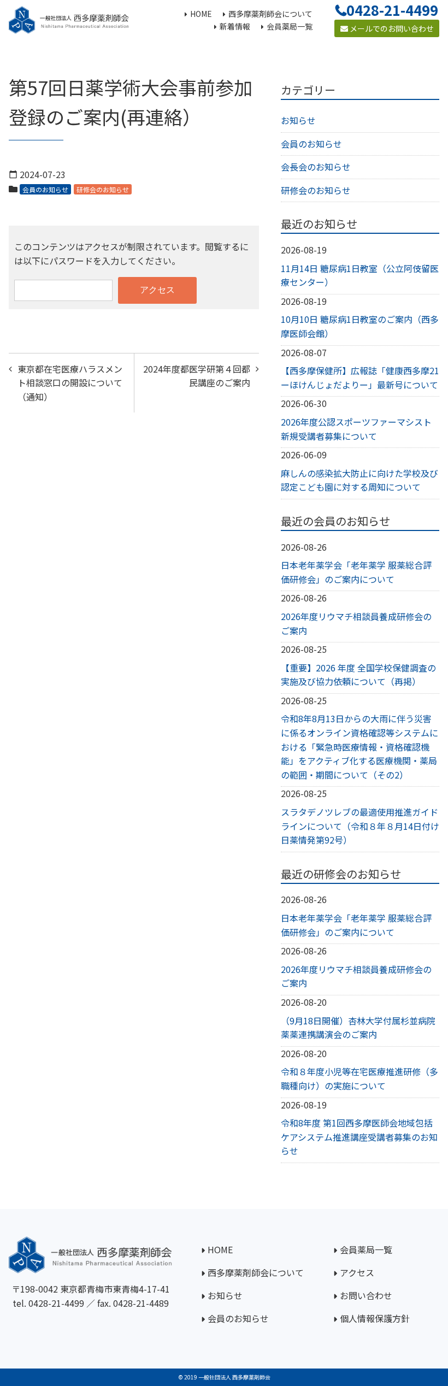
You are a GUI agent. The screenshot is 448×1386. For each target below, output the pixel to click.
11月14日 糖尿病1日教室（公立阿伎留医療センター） (360, 275)
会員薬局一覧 (366, 1249)
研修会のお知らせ (102, 189)
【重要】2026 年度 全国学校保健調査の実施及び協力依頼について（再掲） (358, 674)
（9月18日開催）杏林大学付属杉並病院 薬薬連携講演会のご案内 (358, 1027)
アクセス (357, 1272)
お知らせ (298, 120)
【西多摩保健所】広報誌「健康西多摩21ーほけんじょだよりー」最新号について (360, 377)
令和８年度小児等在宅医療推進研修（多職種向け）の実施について (359, 1078)
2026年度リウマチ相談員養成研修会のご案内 (356, 623)
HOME (220, 1249)
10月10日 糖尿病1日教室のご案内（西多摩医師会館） (360, 326)
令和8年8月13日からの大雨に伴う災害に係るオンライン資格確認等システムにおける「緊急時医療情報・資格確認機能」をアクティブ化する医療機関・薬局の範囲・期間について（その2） (359, 746)
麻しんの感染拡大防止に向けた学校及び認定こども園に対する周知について (359, 480)
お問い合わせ (366, 1295)
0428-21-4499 (56, 1303)
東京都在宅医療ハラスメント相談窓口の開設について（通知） (69, 382)
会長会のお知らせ (316, 166)
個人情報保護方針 (375, 1318)
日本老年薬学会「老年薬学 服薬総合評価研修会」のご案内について (356, 572)
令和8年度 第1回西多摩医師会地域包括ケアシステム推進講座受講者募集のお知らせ (359, 1136)
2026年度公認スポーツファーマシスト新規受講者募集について (356, 429)
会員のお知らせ (45, 189)
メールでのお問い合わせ (391, 28)
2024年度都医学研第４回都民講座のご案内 (196, 376)
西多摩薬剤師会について (256, 1272)
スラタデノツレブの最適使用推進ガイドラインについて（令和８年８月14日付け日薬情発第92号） (360, 825)
